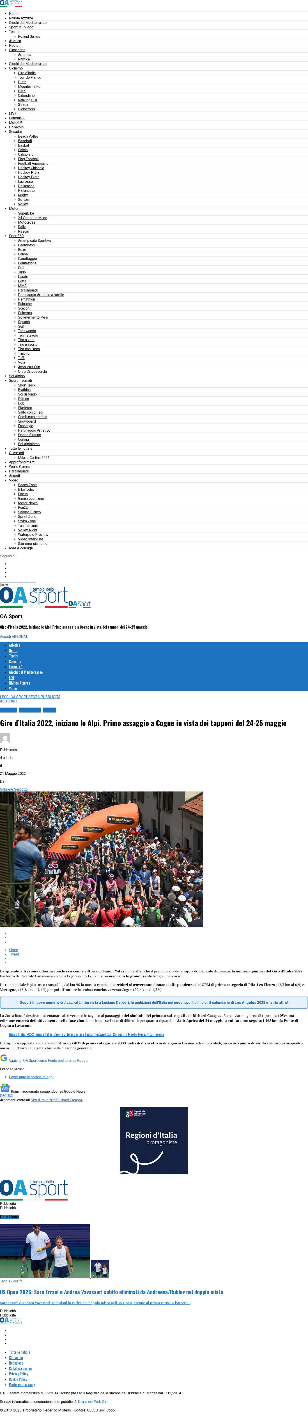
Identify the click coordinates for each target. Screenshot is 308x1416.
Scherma (25, 313)
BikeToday (26, 489)
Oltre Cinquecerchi (32, 371)
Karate (23, 277)
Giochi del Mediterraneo (28, 23)
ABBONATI (20, 636)
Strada (23, 104)
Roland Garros (29, 36)
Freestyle (25, 426)
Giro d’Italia (27, 73)
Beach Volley (28, 136)
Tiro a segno (28, 344)
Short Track (27, 385)
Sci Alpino (17, 376)
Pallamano (26, 186)
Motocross (26, 222)
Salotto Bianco (29, 512)
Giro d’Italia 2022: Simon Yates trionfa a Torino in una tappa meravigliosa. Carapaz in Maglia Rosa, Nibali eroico (86, 1034)
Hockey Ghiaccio (31, 168)
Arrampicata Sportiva (34, 240)
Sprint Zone (27, 516)
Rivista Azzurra (21, 18)
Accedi (14, 476)
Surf (21, 326)
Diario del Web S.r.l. (93, 1402)
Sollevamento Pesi (33, 317)
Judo (22, 272)
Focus (23, 494)
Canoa (23, 254)
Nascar (23, 231)
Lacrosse (25, 181)
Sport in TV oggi (21, 27)
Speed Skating (29, 435)
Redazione (16, 1363)
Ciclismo (16, 68)
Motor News (28, 503)
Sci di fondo (27, 394)
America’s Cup (29, 367)
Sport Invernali (20, 380)
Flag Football (28, 159)
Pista (22, 82)
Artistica (24, 55)
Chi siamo (16, 1357)
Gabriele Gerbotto (14, 789)
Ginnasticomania (31, 498)
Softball (24, 199)
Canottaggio (27, 259)
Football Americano (33, 163)
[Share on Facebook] (158, 933)
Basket (23, 145)
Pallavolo (16, 127)
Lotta (22, 281)
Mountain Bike (29, 86)
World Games (19, 467)
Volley (23, 204)
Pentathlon (26, 299)
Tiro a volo (26, 340)
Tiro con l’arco (29, 349)
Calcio (23, 150)
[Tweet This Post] (158, 938)
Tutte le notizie (20, 448)
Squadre (15, 132)
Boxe (22, 250)
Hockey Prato (28, 177)
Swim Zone (27, 521)
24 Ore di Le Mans (32, 218)
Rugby (23, 195)
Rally (22, 227)
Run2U (23, 507)
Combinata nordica (32, 417)
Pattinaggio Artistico (34, 430)
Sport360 (16, 236)
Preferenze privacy (22, 1384)
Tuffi (21, 358)
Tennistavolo (28, 335)
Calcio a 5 (25, 154)
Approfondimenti (22, 462)
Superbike (26, 213)
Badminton (26, 245)
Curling (23, 439)
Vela (21, 362)
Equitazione (27, 263)
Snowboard (27, 421)
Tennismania (28, 525)
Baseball (25, 141)
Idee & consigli (21, 548)
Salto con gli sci (30, 412)
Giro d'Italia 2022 (44, 1100)
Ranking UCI (27, 100)
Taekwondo (27, 331)
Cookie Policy (18, 1379)
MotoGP (15, 122)
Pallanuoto (26, 190)
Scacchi (24, 308)
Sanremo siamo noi (33, 543)
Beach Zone (27, 485)
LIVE (12, 113)
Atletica (15, 41)
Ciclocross (26, 109)
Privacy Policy (18, 1374)
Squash (24, 322)
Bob (21, 403)
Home (13, 14)
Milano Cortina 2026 (34, 458)
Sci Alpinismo (29, 444)
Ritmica (24, 59)
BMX (22, 91)
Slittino (23, 399)
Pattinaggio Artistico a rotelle (41, 295)
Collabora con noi (20, 1368)
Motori (14, 208)
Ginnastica (17, 50)
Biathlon (24, 390)
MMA (22, 286)
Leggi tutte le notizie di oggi (31, 1077)
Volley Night (27, 530)
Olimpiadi (16, 453)
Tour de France (29, 77)
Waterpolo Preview (33, 534)
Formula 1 (17, 118)
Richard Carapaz (70, 1100)
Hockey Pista (28, 172)
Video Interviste (30, 539)
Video (13, 480)
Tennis (14, 32)
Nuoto (13, 45)
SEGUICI (6, 1096)
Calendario (26, 95)
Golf (21, 268)
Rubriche (25, 304)
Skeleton (25, 408)
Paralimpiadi (28, 290)
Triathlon (24, 353)
